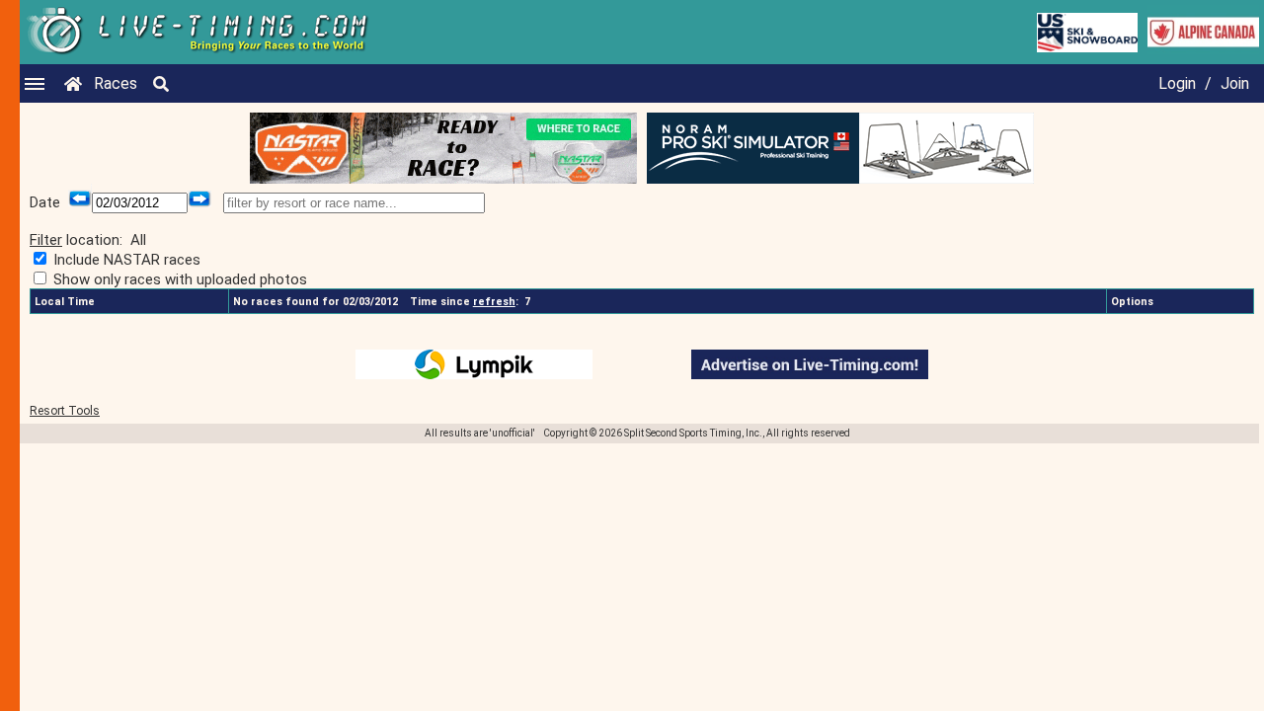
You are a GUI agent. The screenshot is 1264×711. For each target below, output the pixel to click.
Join (1235, 83)
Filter (46, 240)
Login (1177, 83)
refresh (494, 301)
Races (115, 83)
